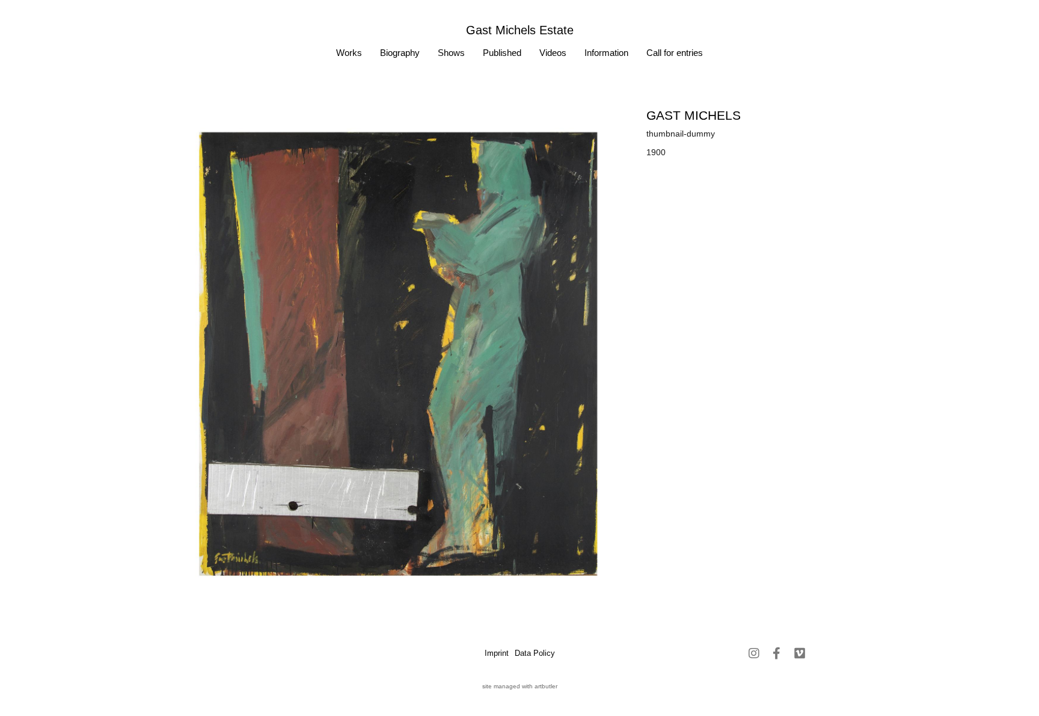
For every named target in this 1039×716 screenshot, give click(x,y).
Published (502, 53)
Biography (400, 53)
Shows (451, 53)
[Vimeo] (799, 653)
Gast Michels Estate (520, 30)
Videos (552, 53)
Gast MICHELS (693, 115)
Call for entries (674, 53)
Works (349, 53)
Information (606, 53)
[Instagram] (754, 653)
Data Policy (535, 653)
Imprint (497, 653)
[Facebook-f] (776, 653)
